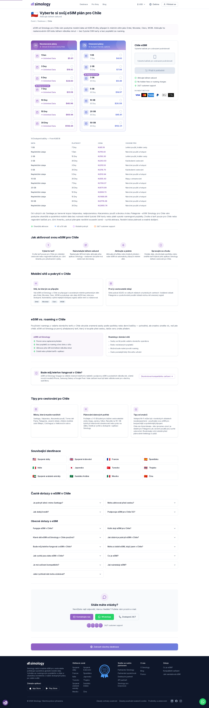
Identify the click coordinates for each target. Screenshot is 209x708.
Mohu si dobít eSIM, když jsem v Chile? (125, 546)
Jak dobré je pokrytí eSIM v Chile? (123, 537)
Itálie (74, 677)
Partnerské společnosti (127, 673)
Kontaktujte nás (83, 617)
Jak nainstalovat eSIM (171, 674)
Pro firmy (95, 4)
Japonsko (87, 677)
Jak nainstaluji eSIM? (117, 565)
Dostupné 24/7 (129, 617)
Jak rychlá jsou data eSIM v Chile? (48, 556)
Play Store (53, 688)
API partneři (122, 680)
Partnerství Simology (126, 670)
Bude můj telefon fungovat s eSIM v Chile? (52, 546)
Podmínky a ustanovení (157, 701)
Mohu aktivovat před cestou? (121, 503)
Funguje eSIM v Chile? (43, 528)
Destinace (84, 4)
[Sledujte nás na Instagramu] (180, 701)
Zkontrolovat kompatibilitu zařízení (156, 376)
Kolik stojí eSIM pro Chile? (119, 528)
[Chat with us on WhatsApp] (202, 701)
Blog (104, 4)
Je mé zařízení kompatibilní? (46, 565)
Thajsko (86, 680)
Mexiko (75, 692)
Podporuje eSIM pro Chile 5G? (121, 512)
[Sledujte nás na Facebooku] (176, 701)
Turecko (75, 680)
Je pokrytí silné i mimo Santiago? (48, 503)
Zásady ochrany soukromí (107, 701)
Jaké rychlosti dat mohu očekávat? (49, 574)
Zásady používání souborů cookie (132, 701)
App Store (37, 688)
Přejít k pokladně (156, 70)
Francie (75, 673)
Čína (85, 692)
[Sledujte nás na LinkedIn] (172, 701)
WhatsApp (106, 617)
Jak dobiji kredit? (41, 512)
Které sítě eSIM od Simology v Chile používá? (53, 537)
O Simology (145, 667)
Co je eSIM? (113, 556)
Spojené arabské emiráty (75, 685)
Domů (33, 21)
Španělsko (87, 673)
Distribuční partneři (125, 677)
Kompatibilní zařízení (171, 671)
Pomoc (143, 674)
